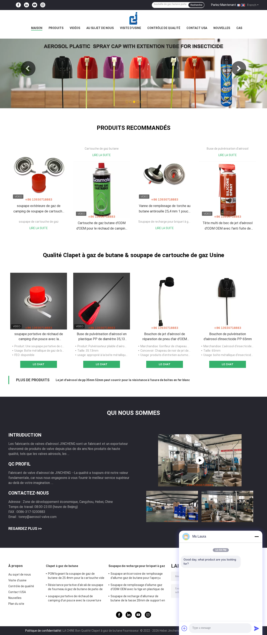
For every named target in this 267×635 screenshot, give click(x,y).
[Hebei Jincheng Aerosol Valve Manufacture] (133, 18)
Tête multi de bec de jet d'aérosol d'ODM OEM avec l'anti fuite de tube (228, 226)
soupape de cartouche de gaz (39, 221)
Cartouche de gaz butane (102, 148)
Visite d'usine (130, 28)
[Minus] (256, 536)
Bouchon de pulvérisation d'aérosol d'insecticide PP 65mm (228, 336)
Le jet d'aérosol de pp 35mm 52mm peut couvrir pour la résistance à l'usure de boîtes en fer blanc (123, 380)
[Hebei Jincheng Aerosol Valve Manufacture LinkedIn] (26, 5)
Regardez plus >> (25, 528)
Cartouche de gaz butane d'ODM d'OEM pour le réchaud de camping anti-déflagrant (101, 226)
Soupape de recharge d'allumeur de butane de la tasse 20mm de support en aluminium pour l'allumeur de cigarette (138, 599)
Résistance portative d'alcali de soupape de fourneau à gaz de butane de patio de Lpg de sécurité (75, 587)
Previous (28, 68)
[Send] (256, 628)
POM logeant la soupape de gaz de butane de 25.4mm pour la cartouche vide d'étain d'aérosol (76, 576)
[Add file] (184, 628)
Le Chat (38, 364)
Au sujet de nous (100, 28)
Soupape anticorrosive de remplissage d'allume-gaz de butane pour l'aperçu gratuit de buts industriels (137, 576)
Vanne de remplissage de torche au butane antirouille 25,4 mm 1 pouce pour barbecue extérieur (164, 209)
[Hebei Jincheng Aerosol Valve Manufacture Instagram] (43, 5)
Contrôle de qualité (163, 28)
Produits (56, 28)
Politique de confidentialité (43, 630)
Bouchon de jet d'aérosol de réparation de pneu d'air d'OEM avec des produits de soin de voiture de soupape (164, 337)
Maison (36, 28)
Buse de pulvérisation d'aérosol (227, 148)
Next (239, 68)
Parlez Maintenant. (224, 4)
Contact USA (196, 28)
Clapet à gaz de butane (62, 566)
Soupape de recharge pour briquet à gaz (165, 221)
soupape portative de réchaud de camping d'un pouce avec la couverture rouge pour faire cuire (38, 337)
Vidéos (75, 28)
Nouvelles (221, 28)
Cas (239, 28)
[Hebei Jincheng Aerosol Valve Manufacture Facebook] (18, 5)
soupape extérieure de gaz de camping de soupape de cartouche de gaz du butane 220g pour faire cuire (38, 209)
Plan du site (16, 603)
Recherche (196, 5)
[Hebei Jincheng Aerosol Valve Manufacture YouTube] (34, 5)
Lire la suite (38, 228)
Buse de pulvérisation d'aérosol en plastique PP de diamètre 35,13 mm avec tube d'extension (102, 337)
